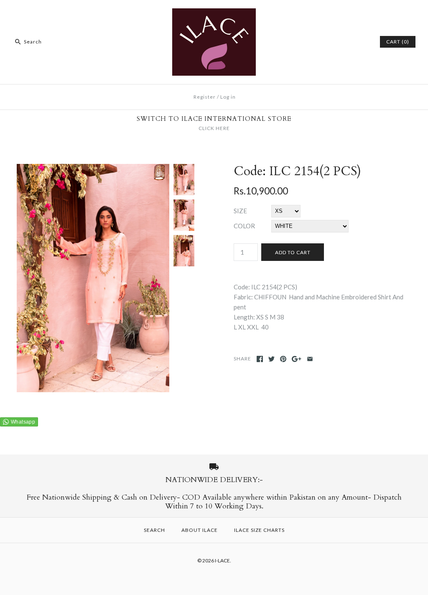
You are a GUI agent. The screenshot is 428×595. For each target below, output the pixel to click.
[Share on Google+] (296, 359)
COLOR (244, 226)
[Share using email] (310, 359)
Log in (228, 97)
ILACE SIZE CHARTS (259, 530)
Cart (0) (397, 41)
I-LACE (222, 560)
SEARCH (154, 530)
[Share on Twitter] (271, 359)
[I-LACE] (214, 13)
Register (205, 97)
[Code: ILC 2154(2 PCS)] (93, 169)
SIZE (240, 211)
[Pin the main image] (283, 359)
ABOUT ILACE (199, 530)
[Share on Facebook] (260, 359)
